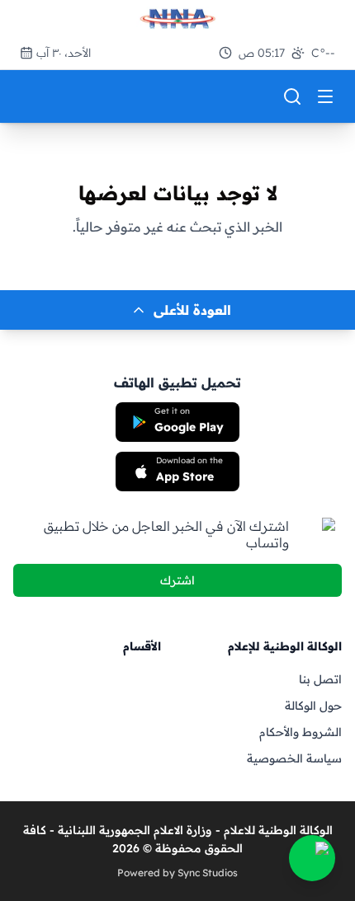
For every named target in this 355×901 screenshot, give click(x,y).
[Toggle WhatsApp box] (312, 858)
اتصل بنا (320, 679)
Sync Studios (208, 872)
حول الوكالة (313, 705)
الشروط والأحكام (300, 732)
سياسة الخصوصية (294, 758)
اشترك (177, 580)
